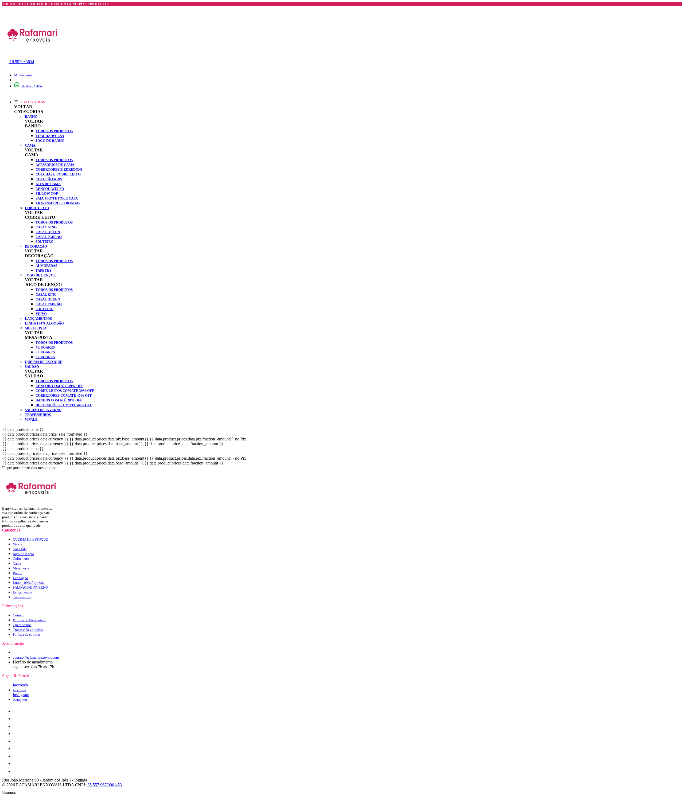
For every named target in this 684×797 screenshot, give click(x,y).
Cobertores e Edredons (59, 169)
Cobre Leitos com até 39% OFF (65, 391)
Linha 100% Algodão (44, 323)
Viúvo (41, 314)
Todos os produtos (54, 131)
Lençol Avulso (50, 189)
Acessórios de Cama (55, 165)
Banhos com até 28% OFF (59, 400)
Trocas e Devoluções (28, 630)
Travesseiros (38, 415)
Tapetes (43, 270)
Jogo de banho (50, 141)
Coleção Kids (49, 179)
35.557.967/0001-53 (104, 785)
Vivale (31, 419)
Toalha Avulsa (50, 136)
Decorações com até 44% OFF (64, 405)
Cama (30, 145)
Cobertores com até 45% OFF (64, 395)
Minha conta (23, 75)
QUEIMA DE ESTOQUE (43, 362)
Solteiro (44, 242)
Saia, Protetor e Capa (57, 198)
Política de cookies (26, 634)
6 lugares (45, 352)
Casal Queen (48, 232)
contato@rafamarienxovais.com (36, 657)
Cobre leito (37, 208)
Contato (19, 615)
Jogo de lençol (40, 275)
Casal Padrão (49, 237)
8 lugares (45, 357)
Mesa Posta (35, 328)
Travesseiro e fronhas (58, 203)
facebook (20, 685)
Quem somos (22, 625)
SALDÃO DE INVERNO (43, 410)
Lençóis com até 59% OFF (59, 386)
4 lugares (45, 347)
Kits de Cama (48, 184)
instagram (21, 694)
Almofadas (46, 266)
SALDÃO (32, 367)
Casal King (46, 227)
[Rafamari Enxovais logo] (32, 53)
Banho (31, 117)
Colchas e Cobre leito (58, 174)
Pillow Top (47, 194)
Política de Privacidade (29, 620)
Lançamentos (38, 319)
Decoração (36, 246)
